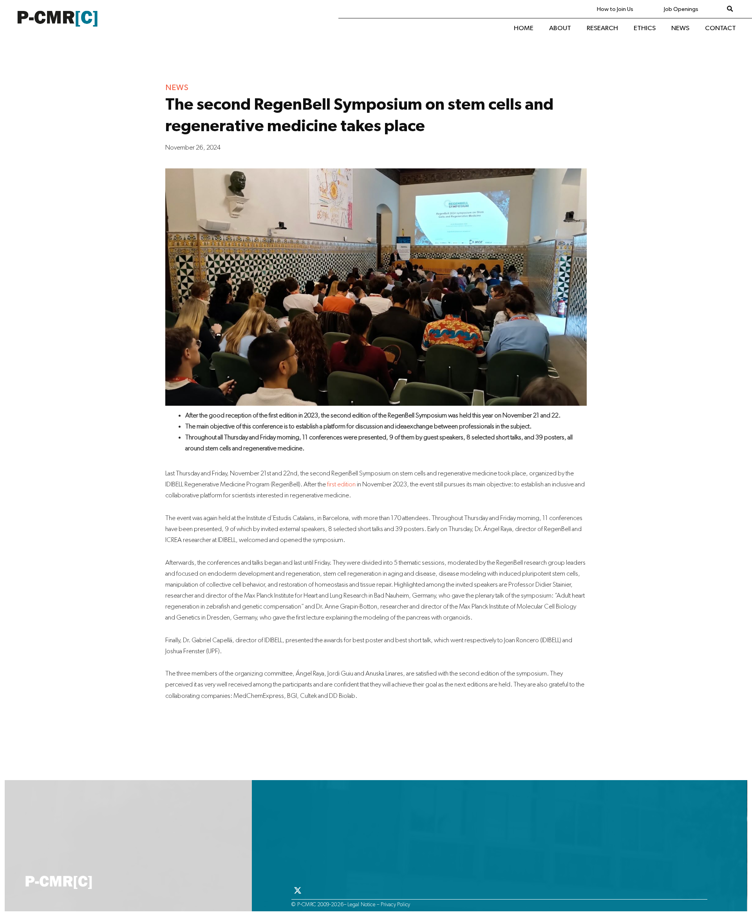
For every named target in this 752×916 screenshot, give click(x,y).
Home (523, 28)
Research (602, 28)
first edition (341, 484)
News (680, 28)
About (560, 28)
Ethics (645, 28)
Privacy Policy (395, 904)
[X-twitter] (297, 890)
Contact (720, 28)
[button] (730, 9)
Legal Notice (361, 904)
